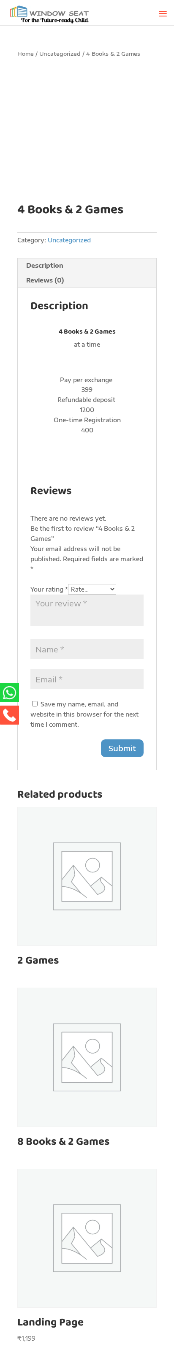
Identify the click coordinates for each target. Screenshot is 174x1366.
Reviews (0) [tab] (45, 280)
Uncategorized (60, 53)
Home (25, 53)
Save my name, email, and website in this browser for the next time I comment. (84, 714)
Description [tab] (44, 265)
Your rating (49, 589)
